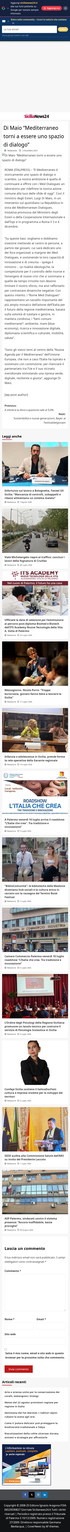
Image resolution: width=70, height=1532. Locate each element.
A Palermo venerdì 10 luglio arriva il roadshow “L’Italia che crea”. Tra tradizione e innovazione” (34, 823)
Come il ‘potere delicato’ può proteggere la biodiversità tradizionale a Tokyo (31, 1425)
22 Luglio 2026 (26, 635)
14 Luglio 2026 (26, 764)
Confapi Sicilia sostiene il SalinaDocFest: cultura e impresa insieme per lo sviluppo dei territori (34, 1092)
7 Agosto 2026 (26, 502)
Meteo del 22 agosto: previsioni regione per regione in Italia (31, 1404)
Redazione (12, 150)
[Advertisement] (35, 77)
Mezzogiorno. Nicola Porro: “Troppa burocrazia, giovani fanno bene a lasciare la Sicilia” (33, 693)
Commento (13, 1271)
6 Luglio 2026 (25, 967)
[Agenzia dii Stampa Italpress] (26, 1464)
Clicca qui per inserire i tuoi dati (15, 35)
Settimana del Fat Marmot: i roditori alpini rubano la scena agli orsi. (31, 1414)
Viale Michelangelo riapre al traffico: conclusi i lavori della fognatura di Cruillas (35, 559)
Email (41, 1319)
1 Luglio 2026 (25, 1163)
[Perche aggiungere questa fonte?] (65, 8)
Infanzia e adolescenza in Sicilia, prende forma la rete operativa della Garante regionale (35, 758)
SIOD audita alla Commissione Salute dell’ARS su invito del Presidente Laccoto (34, 1157)
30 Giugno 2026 (26, 1230)
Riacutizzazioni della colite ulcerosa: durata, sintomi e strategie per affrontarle (32, 1435)
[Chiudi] (8, 8)
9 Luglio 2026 (25, 831)
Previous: (29, 408)
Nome (9, 1319)
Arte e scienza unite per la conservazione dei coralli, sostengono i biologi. (32, 1394)
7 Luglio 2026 (25, 901)
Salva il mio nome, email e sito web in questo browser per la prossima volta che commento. (35, 1355)
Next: (40, 418)
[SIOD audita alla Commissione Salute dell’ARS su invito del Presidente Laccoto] (35, 1129)
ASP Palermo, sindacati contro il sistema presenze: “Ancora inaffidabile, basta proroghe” (31, 1222)
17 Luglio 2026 (26, 701)
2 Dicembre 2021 (30, 150)
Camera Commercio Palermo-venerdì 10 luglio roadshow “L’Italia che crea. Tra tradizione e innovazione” (34, 959)
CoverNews (35, 1526)
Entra (63, 29)
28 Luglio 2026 (26, 565)
